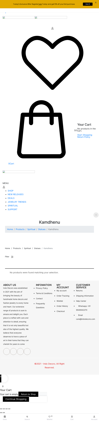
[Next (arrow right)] (4, 412)
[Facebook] (6, 351)
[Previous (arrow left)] (1, 412)
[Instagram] (27, 351)
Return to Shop (28, 394)
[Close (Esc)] (1, 408)
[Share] (4, 408)
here (40, 4)
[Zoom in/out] (9, 408)
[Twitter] (13, 351)
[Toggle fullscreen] (6, 408)
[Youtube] (20, 351)
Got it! (87, 4)
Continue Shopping (15, 399)
